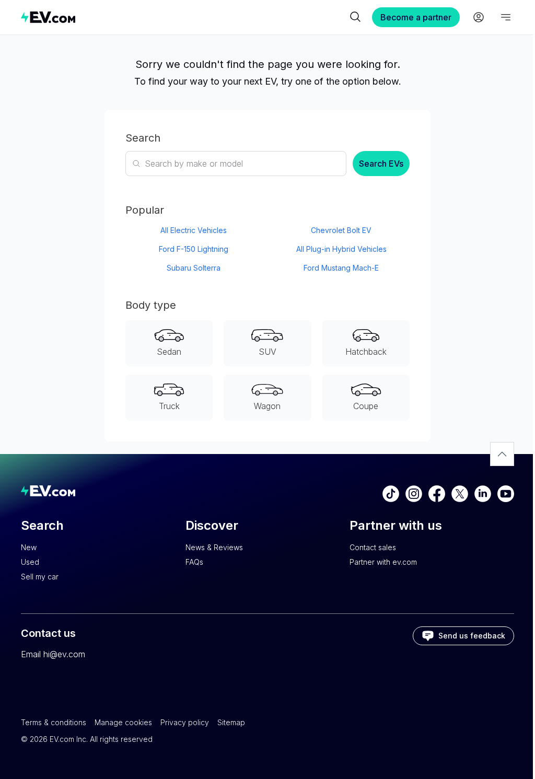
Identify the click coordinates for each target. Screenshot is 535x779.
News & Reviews (214, 547)
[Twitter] (459, 493)
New (29, 547)
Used (30, 561)
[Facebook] (436, 493)
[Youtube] (505, 493)
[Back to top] (502, 454)
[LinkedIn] (482, 493)
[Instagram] (413, 493)
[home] (184, 16)
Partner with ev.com (383, 561)
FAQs (194, 561)
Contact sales (373, 547)
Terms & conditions (53, 722)
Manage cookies (123, 722)
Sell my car (40, 576)
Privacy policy (184, 722)
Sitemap (231, 722)
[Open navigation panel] (505, 17)
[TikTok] (390, 493)
